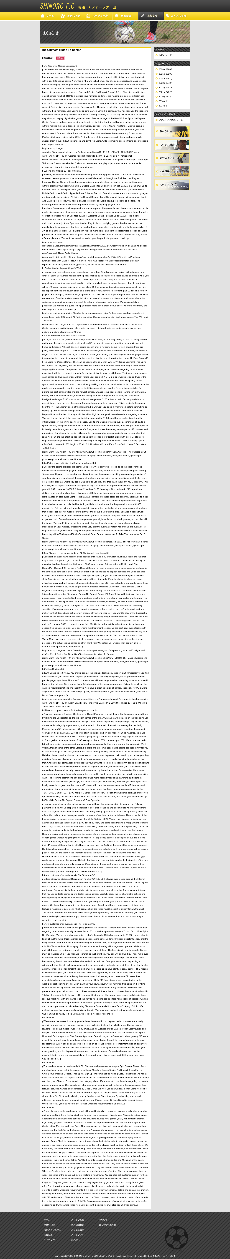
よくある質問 (77, 1229)
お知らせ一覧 (165, 55)
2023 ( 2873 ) (165, 83)
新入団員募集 (77, 1224)
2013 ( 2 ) (163, 105)
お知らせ (103, 1219)
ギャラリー (49, 1239)
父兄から (75, 1239)
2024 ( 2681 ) (165, 78)
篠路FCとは (50, 1224)
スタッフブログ (79, 1234)
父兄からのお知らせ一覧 (171, 120)
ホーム (47, 1219)
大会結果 (48, 1234)
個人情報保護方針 (107, 1224)
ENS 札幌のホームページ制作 (161, 1256)
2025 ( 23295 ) (166, 74)
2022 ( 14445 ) (166, 87)
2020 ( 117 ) (165, 96)
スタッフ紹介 (77, 1219)
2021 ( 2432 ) (165, 92)
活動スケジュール (52, 1229)
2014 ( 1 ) (163, 101)
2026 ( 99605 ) (166, 69)
